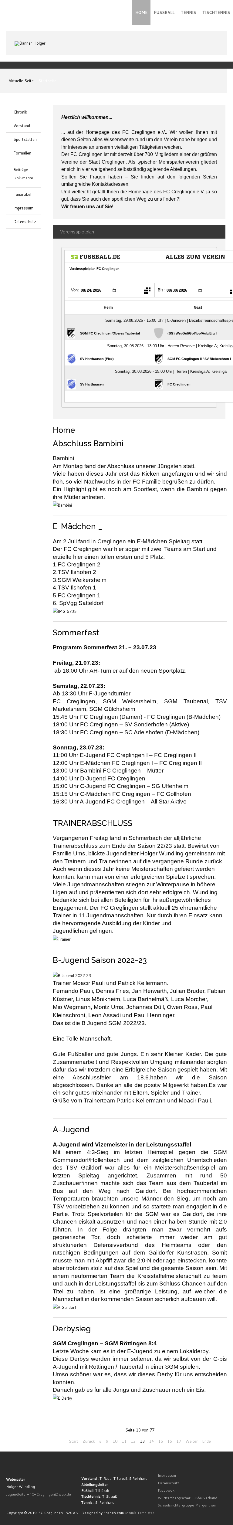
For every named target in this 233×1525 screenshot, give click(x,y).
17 (178, 1441)
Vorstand (21, 125)
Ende (206, 1441)
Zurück (89, 1441)
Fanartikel (22, 194)
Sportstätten (25, 139)
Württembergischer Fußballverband (187, 1497)
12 (133, 1441)
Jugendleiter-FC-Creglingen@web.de (38, 1494)
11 (124, 1441)
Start (73, 1441)
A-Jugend (71, 1129)
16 (169, 1441)
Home (141, 12)
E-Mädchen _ (77, 526)
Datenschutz (24, 221)
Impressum (23, 208)
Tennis (188, 12)
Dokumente (23, 177)
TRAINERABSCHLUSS (92, 823)
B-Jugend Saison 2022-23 (100, 960)
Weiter (191, 1441)
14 (151, 1441)
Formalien (22, 153)
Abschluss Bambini (88, 443)
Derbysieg (72, 1328)
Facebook (166, 1490)
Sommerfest (76, 632)
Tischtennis (216, 12)
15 (160, 1441)
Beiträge (20, 169)
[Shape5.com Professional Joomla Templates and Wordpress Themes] (19, 1466)
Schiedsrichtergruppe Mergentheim (188, 1505)
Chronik (20, 112)
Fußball (164, 12)
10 (115, 1441)
